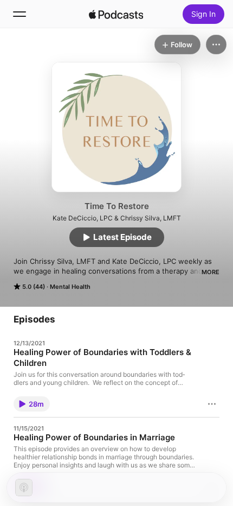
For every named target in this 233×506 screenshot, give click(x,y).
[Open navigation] (19, 14)
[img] (116, 14)
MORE (210, 272)
